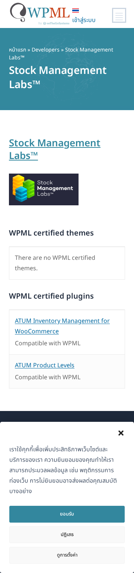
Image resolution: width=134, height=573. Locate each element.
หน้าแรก (17, 50)
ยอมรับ (67, 514)
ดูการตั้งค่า (67, 555)
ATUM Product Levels (44, 365)
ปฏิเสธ (67, 534)
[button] (121, 433)
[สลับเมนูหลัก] (119, 15)
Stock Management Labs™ (54, 150)
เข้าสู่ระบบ (84, 20)
